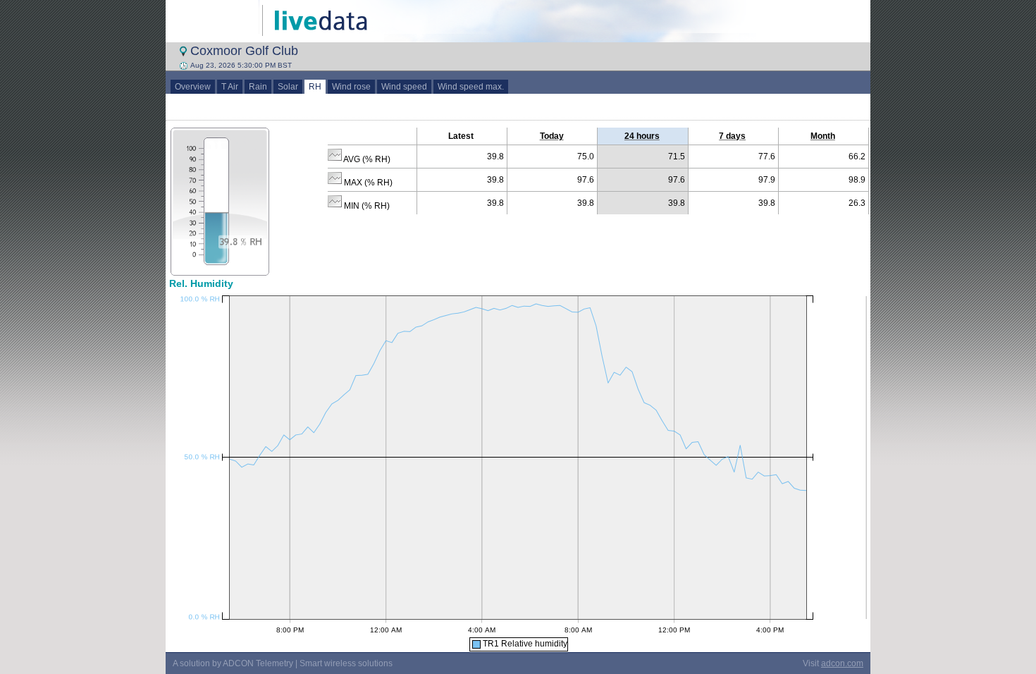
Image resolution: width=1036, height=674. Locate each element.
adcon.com (842, 663)
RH (315, 87)
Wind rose (351, 87)
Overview (193, 87)
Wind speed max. (470, 87)
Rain (258, 87)
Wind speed (404, 87)
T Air (229, 87)
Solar (287, 87)
